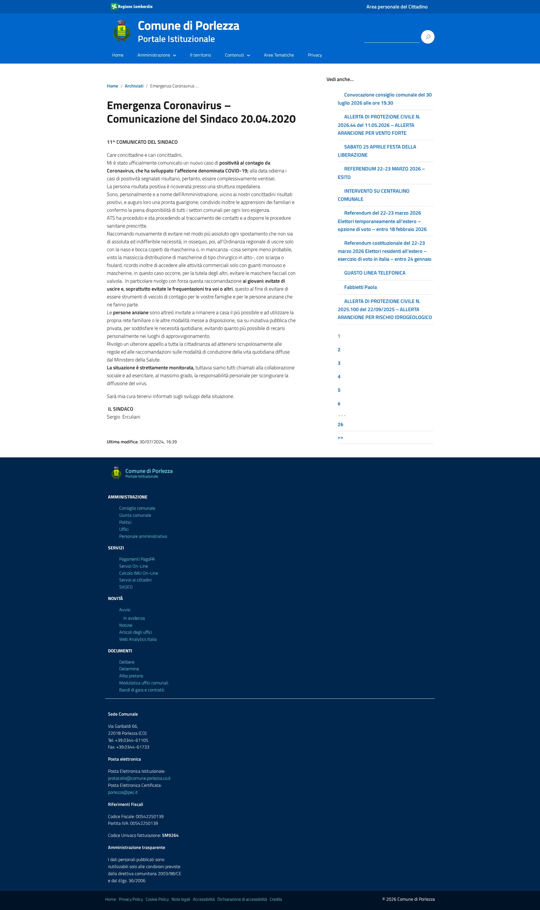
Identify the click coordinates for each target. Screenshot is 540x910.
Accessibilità (204, 899)
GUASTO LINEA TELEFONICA (375, 273)
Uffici (124, 529)
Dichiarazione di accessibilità (242, 899)
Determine (129, 668)
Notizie (125, 625)
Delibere (126, 662)
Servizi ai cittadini (135, 579)
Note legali (181, 899)
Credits (276, 899)
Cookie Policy (157, 899)
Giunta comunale (135, 515)
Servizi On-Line (133, 566)
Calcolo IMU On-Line (138, 573)
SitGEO (126, 586)
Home (117, 54)
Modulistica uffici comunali (143, 682)
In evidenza (134, 618)
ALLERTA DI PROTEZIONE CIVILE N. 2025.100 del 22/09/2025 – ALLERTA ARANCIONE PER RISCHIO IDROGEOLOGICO (385, 309)
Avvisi (124, 609)
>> (340, 437)
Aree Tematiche (279, 54)
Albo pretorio (131, 675)
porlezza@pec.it (123, 792)
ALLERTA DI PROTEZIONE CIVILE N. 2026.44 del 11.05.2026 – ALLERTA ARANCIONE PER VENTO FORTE (379, 124)
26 (340, 424)
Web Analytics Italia (138, 639)
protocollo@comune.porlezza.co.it (139, 778)
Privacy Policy (131, 899)
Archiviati (134, 85)
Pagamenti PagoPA (137, 559)
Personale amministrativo (143, 536)
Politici (125, 522)
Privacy (315, 54)
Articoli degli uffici (135, 632)
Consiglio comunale (137, 508)
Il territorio (200, 54)
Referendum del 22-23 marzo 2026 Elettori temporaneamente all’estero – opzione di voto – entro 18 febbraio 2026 (382, 221)
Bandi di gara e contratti (141, 689)
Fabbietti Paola (360, 287)
